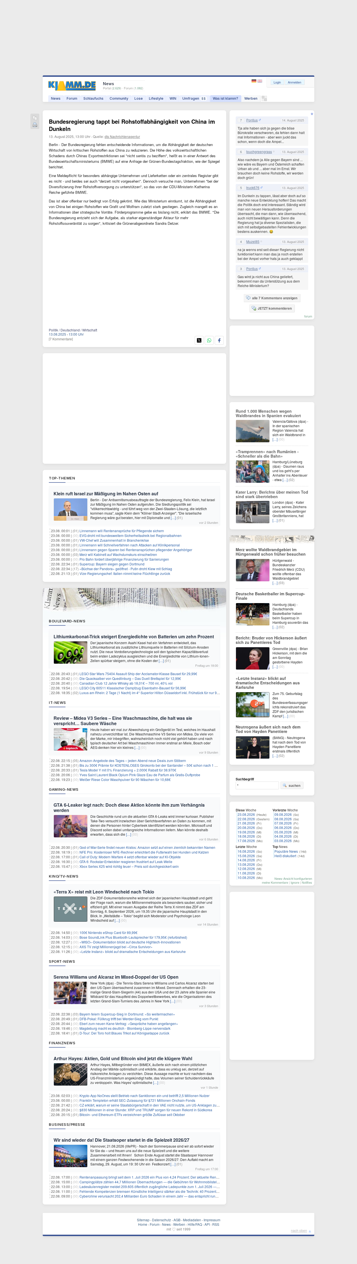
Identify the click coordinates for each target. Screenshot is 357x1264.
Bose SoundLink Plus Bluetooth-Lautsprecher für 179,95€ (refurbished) (133, 937)
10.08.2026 (246, 877)
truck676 (252, 187)
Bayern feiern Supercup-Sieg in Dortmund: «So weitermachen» (127, 1014)
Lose (138, 98)
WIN (173, 98)
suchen (294, 785)
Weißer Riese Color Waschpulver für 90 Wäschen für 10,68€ (125, 779)
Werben (250, 98)
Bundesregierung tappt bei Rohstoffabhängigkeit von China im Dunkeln (132, 125)
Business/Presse (67, 1124)
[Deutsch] (254, 81)
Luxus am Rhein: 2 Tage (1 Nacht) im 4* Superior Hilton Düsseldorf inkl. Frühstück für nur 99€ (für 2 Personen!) (163, 692)
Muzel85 (252, 241)
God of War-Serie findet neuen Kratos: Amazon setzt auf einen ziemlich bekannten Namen (147, 847)
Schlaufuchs (93, 98)
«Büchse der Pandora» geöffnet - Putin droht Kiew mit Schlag (125, 568)
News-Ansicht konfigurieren (293, 878)
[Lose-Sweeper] (264, 100)
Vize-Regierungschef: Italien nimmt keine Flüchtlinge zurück (124, 573)
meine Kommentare (275, 882)
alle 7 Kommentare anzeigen (274, 297)
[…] (173, 517)
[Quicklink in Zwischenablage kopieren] (34, 118)
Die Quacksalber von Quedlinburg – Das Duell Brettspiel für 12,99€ (130, 678)
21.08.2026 (246, 823)
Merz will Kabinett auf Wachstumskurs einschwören (118, 554)
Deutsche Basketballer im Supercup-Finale (270, 596)
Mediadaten (192, 1219)
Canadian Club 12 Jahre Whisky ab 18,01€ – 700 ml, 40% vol (126, 683)
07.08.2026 (283, 823)
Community (119, 98)
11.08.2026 (246, 873)
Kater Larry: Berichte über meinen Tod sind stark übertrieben (272, 494)
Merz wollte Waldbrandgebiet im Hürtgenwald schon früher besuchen (271, 552)
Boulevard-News (67, 621)
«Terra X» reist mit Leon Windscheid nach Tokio (104, 891)
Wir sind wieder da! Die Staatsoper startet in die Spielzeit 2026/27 (121, 1140)
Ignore (295, 882)
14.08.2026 (246, 859)
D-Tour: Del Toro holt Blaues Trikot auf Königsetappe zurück (124, 1033)
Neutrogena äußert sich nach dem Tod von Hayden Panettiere (268, 729)
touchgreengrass (259, 151)
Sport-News (62, 961)
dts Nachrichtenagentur (122, 136)
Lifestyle (156, 98)
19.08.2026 (246, 832)
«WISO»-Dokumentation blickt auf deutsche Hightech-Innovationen (130, 942)
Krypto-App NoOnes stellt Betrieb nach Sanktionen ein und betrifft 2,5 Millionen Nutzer (144, 1095)
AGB (176, 1219)
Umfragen (194, 98)
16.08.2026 (246, 851)
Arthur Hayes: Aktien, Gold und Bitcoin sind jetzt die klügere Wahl (123, 1058)
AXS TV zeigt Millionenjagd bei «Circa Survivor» (116, 946)
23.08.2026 (246, 814)
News (56, 98)
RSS (215, 1224)
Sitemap (143, 1219)
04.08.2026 (283, 836)
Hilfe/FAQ (195, 1224)
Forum (72, 98)
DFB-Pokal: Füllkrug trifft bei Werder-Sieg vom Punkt (118, 1018)
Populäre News (286, 851)
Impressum (212, 1219)
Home (142, 1224)
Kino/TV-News (63, 876)
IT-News (57, 702)
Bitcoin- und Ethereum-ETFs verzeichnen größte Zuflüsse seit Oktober (132, 1114)
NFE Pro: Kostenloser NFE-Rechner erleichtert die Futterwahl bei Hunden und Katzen (144, 852)
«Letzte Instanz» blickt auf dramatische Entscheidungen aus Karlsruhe (132, 951)
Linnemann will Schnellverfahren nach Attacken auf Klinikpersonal (129, 545)
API (207, 1224)
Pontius (252, 120)
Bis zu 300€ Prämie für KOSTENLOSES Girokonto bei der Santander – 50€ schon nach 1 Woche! (152, 765)
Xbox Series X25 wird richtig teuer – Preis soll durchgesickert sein (129, 866)
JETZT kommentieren (275, 308)
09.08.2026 (283, 814)
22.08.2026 (246, 818)
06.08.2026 (283, 827)
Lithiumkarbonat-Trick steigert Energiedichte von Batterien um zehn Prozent (134, 636)
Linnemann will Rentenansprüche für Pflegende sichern (121, 530)
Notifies (307, 882)
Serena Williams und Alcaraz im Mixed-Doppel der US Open (116, 977)
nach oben (299, 1230)
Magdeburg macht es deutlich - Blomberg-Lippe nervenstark (124, 1028)
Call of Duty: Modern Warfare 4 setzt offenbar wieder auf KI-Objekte (130, 856)
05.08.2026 (283, 832)
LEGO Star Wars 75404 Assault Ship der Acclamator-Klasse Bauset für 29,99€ (138, 673)
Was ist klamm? (225, 98)
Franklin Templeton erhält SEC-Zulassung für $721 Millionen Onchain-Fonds (137, 1100)
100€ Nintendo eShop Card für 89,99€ (108, 932)
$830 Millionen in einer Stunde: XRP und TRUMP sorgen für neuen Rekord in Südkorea (145, 1109)
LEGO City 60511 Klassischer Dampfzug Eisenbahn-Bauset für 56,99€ (132, 687)
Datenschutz (161, 1219)
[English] (259, 81)
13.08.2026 (246, 864)
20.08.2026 (246, 827)
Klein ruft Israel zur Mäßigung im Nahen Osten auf (106, 493)
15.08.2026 (246, 855)
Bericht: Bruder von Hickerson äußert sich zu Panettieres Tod (271, 640)
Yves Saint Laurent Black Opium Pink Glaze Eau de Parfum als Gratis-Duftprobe (139, 774)
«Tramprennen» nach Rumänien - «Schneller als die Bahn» (267, 454)
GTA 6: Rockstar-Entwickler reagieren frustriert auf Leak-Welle (125, 861)
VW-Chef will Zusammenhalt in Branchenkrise (114, 540)
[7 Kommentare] (61, 338)
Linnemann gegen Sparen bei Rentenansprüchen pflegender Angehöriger (135, 549)
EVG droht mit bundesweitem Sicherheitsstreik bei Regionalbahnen (130, 535)
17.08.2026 (246, 840)
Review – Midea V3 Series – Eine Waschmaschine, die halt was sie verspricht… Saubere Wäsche (123, 721)
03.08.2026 (283, 840)
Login (277, 82)
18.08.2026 (246, 836)
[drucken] (34, 125)
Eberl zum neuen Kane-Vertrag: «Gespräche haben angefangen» (128, 1023)
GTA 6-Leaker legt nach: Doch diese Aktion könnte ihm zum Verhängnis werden (129, 807)
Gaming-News (64, 789)
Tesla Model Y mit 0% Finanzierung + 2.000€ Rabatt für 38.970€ (127, 770)
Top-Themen (62, 478)
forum (308, 316)
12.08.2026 (246, 868)
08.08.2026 (283, 818)
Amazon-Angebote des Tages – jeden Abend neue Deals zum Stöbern (132, 760)
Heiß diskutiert (285, 855)
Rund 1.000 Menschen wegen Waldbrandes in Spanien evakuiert (268, 413)
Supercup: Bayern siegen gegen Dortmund (111, 563)
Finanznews (62, 1043)
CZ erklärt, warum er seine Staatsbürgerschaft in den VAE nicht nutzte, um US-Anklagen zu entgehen (155, 1105)
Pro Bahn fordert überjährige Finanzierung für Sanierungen (124, 559)
